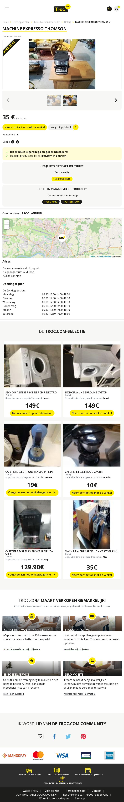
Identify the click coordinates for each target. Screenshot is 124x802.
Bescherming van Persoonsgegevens (85, 794)
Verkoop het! (62, 178)
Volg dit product (64, 127)
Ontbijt (67, 21)
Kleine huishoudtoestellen (46, 21)
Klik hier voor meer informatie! (79, 693)
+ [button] (7, 222)
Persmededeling (75, 791)
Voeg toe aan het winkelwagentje (32, 492)
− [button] (7, 227)
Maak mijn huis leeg (13, 693)
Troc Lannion (32, 213)
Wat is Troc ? (30, 791)
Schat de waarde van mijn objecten (21, 649)
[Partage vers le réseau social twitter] (17, 141)
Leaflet (92, 256)
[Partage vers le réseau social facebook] (12, 141)
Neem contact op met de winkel (25, 127)
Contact (96, 791)
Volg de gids (52, 791)
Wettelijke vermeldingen (54, 798)
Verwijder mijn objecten (76, 649)
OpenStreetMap (104, 256)
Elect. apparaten (21, 21)
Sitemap (80, 798)
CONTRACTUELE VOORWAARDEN (36, 794)
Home (5, 21)
